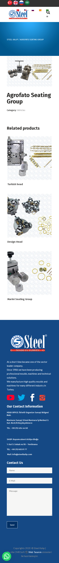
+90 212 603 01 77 (19, 449)
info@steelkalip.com (22, 454)
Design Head (14, 241)
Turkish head (15, 184)
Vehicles (21, 110)
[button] (6, 556)
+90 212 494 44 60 (19, 428)
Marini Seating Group (19, 299)
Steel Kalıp (12, 40)
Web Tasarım (34, 552)
